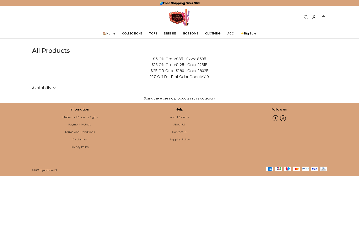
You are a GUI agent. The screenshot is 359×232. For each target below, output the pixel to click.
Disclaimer (80, 139)
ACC (230, 33)
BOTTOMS (190, 33)
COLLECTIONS (132, 33)
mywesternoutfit (48, 170)
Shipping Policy (179, 139)
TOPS (153, 33)
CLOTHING (213, 33)
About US (179, 124)
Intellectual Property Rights (80, 117)
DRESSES (170, 33)
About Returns (179, 117)
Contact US (179, 132)
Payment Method (79, 124)
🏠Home (109, 33)
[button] (306, 17)
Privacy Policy (80, 147)
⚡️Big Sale (248, 33)
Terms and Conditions (80, 132)
